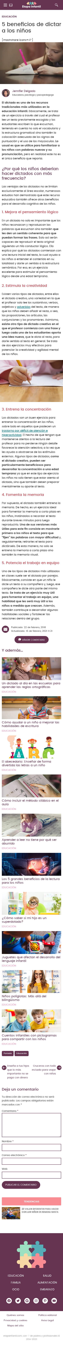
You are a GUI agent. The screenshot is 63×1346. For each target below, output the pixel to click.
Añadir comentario (33, 640)
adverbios (23, 307)
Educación (9, 16)
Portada (8, 1053)
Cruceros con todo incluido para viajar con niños (44, 1070)
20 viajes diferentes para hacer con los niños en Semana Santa (40, 1210)
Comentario (10, 1111)
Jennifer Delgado (23, 91)
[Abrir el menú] (5, 5)
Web (4, 1169)
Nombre (8, 1141)
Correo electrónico (14, 1155)
